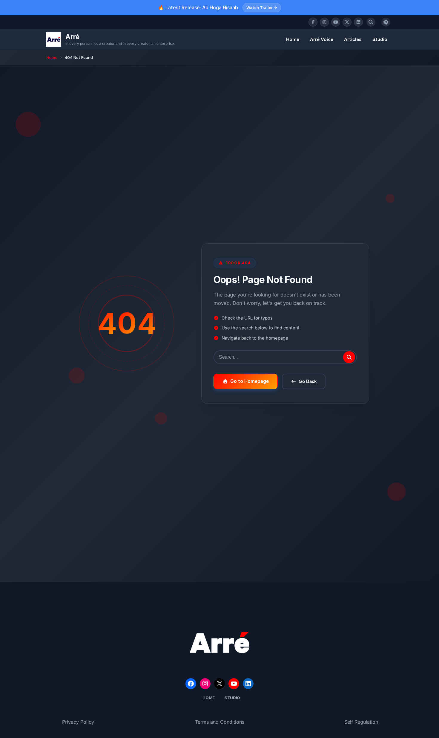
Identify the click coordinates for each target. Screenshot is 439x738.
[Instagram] (324, 22)
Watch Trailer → (261, 7)
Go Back (308, 381)
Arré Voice (321, 39)
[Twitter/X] (347, 22)
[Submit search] (349, 357)
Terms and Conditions (219, 722)
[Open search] (370, 22)
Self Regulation (361, 722)
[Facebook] (312, 22)
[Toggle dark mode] (385, 22)
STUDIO (232, 697)
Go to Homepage (249, 381)
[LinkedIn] (358, 22)
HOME (208, 697)
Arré (72, 37)
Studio (379, 39)
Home (292, 39)
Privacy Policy (78, 722)
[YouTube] (335, 22)
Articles (353, 39)
